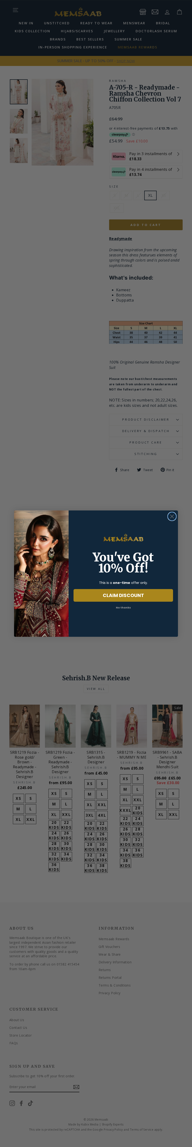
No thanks (123, 607)
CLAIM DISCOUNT (123, 595)
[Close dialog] (172, 516)
